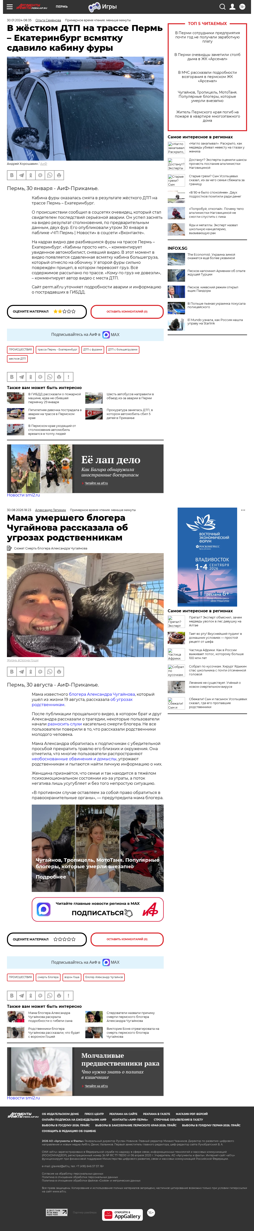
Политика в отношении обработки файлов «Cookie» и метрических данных (91, 1180)
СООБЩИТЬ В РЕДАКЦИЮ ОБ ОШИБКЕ (69, 1131)
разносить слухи (65, 724)
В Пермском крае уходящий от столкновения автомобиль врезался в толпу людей (52, 430)
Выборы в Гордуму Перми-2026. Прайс (211, 1125)
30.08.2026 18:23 (19, 510)
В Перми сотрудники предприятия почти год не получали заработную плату (207, 37)
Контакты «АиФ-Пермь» (130, 1119)
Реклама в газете (156, 1114)
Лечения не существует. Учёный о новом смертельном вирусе (215, 685)
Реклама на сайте (123, 1114)
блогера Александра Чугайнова (102, 694)
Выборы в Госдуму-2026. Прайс (66, 1125)
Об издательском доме (60, 1114)
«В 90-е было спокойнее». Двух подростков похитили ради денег (215, 194)
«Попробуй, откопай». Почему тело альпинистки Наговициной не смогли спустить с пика (216, 213)
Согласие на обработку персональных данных (72, 1173)
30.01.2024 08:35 (19, 20)
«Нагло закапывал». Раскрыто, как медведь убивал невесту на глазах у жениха (217, 147)
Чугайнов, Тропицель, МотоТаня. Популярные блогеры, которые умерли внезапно (207, 96)
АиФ (43, 164)
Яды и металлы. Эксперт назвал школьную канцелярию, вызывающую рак (213, 229)
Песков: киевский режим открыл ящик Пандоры (213, 289)
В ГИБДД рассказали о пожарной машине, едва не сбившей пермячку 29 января (54, 398)
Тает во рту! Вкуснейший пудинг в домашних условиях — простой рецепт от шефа (215, 637)
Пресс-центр (94, 1114)
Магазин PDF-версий (192, 1114)
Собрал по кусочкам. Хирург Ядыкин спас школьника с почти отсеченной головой (218, 670)
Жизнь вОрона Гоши (22, 660)
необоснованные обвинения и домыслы (74, 759)
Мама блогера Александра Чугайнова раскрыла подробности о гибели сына (50, 1017)
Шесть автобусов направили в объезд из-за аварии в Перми (130, 396)
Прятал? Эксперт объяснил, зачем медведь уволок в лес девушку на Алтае (215, 621)
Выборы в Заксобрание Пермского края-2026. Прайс (135, 1125)
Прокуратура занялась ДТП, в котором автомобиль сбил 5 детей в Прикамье (130, 414)
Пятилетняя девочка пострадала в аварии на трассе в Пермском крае (55, 414)
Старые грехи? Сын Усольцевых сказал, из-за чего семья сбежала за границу (217, 180)
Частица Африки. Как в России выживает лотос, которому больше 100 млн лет (216, 654)
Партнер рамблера (84, 1212)
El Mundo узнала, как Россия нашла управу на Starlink (215, 321)
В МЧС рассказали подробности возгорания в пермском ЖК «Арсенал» (207, 77)
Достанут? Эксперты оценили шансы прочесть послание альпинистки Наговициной (218, 164)
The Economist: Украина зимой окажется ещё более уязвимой (211, 256)
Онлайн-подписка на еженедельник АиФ (74, 1119)
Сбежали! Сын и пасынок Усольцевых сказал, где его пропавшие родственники (218, 703)
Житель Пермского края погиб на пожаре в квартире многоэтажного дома (207, 116)
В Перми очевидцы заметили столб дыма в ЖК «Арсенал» (207, 57)
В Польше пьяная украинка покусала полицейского (217, 305)
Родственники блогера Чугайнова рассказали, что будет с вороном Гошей (54, 1032)
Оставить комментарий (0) (127, 311)
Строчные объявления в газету (178, 1119)
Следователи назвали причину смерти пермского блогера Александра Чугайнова (131, 1017)
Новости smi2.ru (23, 495)
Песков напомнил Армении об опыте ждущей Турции (216, 272)
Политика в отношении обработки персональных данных (80, 1177)
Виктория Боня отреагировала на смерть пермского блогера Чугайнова (133, 1032)
